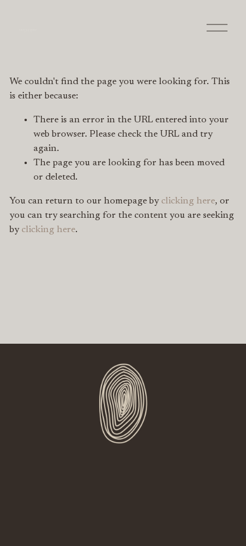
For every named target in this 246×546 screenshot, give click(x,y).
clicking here (188, 201)
